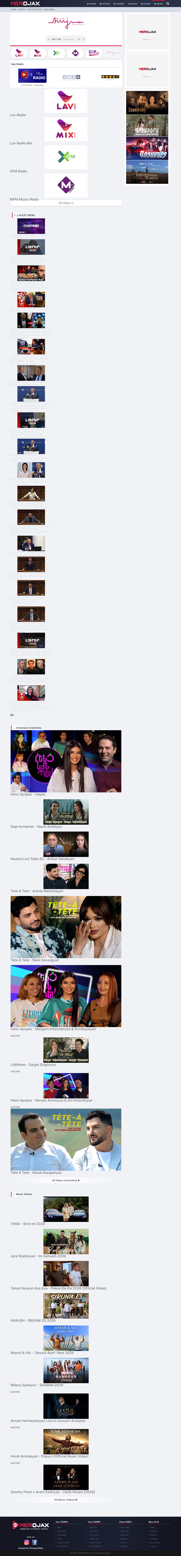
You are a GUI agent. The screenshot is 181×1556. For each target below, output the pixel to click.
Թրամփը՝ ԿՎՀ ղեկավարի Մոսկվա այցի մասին (30, 310)
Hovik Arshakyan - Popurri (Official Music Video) (50, 1456)
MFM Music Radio (24, 199)
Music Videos (23, 1194)
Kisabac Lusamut (95, 1543)
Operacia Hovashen (63, 1543)
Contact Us (23, 1548)
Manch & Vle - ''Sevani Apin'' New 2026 (42, 1353)
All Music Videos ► (66, 1499)
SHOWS (120, 4)
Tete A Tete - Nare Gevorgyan (35, 960)
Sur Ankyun (94, 1531)
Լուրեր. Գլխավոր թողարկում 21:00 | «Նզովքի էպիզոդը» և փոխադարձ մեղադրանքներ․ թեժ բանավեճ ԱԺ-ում (31, 653)
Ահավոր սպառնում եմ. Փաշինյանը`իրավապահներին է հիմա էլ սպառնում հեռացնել (29, 458)
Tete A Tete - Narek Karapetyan (36, 1173)
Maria (59, 1527)
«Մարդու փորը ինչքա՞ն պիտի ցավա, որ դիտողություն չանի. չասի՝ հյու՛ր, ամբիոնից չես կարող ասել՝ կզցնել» (29, 627)
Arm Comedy (94, 1535)
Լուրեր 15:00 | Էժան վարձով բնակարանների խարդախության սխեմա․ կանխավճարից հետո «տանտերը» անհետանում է (30, 260)
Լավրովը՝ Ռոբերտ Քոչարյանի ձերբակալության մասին (27, 383)
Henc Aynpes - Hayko (28, 794)
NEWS (147, 4)
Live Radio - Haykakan (32, 85)
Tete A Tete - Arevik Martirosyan (37, 891)
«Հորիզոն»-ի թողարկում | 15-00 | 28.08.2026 (29, 236)
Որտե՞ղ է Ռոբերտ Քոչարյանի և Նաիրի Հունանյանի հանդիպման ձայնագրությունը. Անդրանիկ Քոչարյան (29, 679)
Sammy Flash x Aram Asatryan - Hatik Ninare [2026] (53, 1492)
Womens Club (94, 1539)
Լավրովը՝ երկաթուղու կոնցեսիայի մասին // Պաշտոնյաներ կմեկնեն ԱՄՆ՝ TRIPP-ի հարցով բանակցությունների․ (30, 359)
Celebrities (124, 1546)
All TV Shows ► (96, 1546)
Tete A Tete (93, 1527)
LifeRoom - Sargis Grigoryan (33, 1065)
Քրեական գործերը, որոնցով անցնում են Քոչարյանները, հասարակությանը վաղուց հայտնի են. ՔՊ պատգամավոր (30, 706)
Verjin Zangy (61, 1535)
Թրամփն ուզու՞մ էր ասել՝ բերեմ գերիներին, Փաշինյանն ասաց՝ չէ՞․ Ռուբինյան (30, 576)
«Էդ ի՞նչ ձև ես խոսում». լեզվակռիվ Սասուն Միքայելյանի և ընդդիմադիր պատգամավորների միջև (30, 530)
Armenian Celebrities (28, 728)
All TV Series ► (63, 1546)
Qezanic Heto (61, 1531)
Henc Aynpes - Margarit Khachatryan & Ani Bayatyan (53, 1029)
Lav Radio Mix (21, 143)
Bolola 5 (60, 1539)
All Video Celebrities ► (66, 1180)
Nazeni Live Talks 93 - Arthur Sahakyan (42, 859)
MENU (159, 4)
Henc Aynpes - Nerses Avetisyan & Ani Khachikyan (51, 1100)
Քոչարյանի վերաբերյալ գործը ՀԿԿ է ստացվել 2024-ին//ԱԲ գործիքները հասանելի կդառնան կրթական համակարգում (31, 333)
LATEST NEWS (25, 215)
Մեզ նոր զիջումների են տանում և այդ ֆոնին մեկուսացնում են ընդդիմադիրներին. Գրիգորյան (30, 505)
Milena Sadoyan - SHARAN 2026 (37, 1385)
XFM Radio (18, 171)
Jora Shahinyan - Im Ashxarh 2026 (38, 1256)
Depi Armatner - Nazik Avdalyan (36, 827)
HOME (92, 4)
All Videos (65, 203)
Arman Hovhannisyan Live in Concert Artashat (48, 1421)
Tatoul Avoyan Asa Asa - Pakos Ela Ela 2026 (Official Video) (58, 1288)
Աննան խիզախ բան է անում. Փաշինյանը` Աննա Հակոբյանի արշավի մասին (28, 482)
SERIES (106, 4)
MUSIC (134, 4)
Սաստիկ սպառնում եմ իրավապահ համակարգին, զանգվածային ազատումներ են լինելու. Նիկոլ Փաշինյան (31, 406)
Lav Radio (18, 115)
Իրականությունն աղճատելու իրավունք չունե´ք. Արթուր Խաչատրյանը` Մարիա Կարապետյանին (27, 600)
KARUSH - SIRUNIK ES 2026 (33, 1320)
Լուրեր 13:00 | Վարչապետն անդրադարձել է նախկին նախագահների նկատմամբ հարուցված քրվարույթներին (27, 433)
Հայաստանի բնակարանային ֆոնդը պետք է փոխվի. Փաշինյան (30, 554)
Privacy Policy (36, 1548)
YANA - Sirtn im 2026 (28, 1224)
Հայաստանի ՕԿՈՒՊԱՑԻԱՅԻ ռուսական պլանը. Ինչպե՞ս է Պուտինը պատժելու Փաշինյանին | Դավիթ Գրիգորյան (30, 286)
